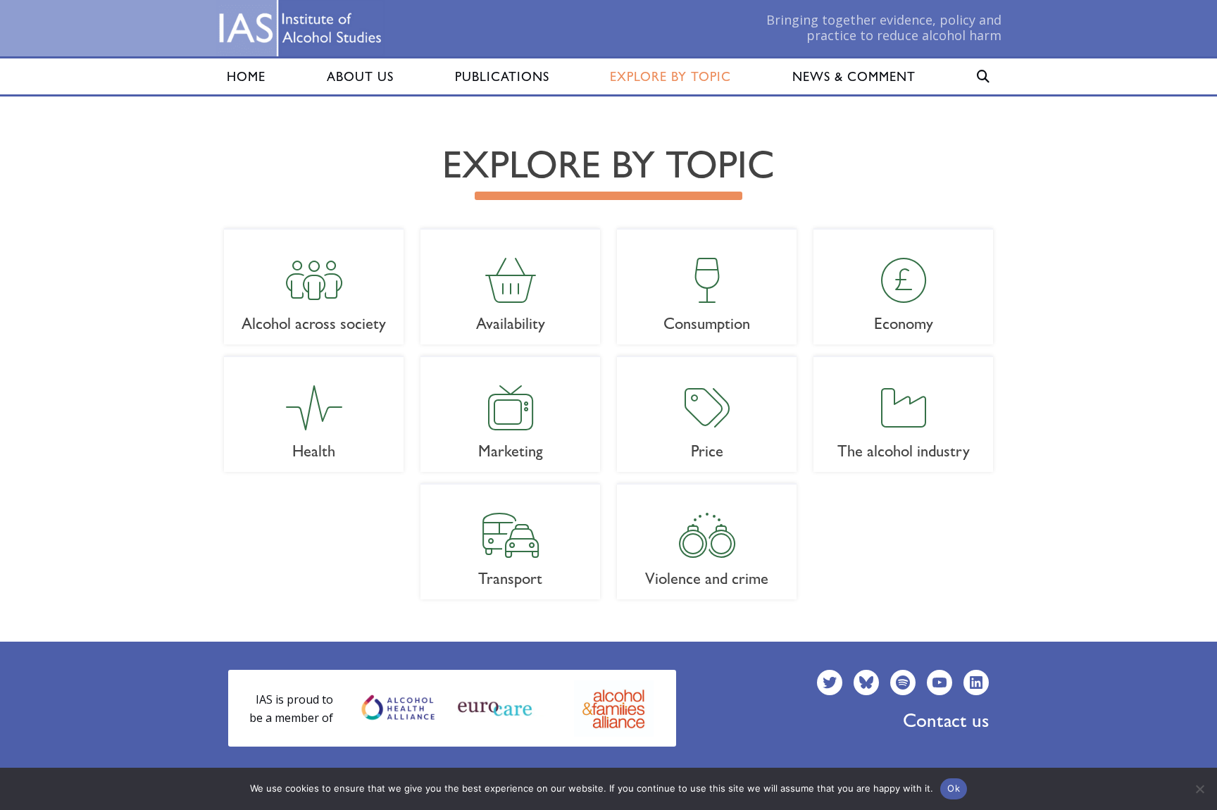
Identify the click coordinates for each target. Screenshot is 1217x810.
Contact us (946, 720)
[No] (1199, 789)
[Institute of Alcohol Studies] (300, 28)
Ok (953, 788)
